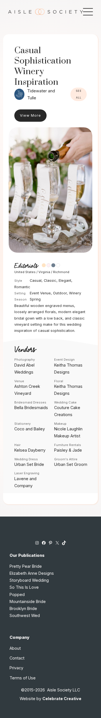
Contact (17, 658)
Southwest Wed (25, 615)
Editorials (26, 266)
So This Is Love (24, 587)
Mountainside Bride (28, 601)
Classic (50, 280)
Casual (36, 280)
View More (30, 115)
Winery (75, 293)
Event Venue (40, 293)
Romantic (22, 287)
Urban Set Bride (29, 464)
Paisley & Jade (68, 450)
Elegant (65, 280)
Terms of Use (23, 677)
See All (79, 94)
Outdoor (60, 293)
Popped (17, 594)
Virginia (44, 272)
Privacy (16, 667)
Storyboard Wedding (29, 580)
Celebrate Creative (61, 698)
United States (25, 272)
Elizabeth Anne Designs (32, 573)
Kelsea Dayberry (29, 450)
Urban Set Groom (70, 464)
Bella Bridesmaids (31, 407)
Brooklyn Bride (23, 608)
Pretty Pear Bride (26, 566)
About (15, 648)
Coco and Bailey (29, 428)
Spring (35, 299)
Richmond (61, 272)
